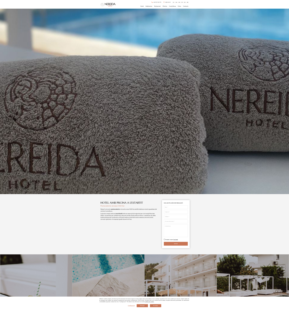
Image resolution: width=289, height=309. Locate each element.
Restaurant (157, 6)
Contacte (185, 6)
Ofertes (165, 6)
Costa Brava (172, 6)
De (185, 2)
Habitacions (149, 6)
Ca (176, 2)
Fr (182, 2)
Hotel (142, 6)
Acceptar (155, 305)
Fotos (179, 6)
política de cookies (149, 301)
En (179, 2)
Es (173, 2)
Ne (187, 2)
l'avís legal (175, 239)
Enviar (176, 243)
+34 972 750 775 (157, 2)
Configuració (131, 305)
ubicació (168, 2)
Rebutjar (142, 305)
